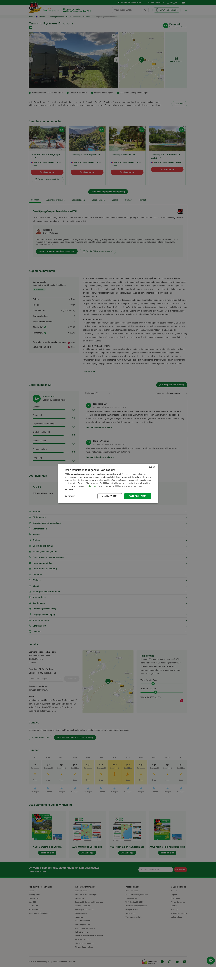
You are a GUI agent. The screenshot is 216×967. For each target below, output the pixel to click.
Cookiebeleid (91, 486)
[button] (70, 496)
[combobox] (150, 467)
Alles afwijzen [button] (109, 496)
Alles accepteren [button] (137, 496)
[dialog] (108, 483)
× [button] (154, 467)
